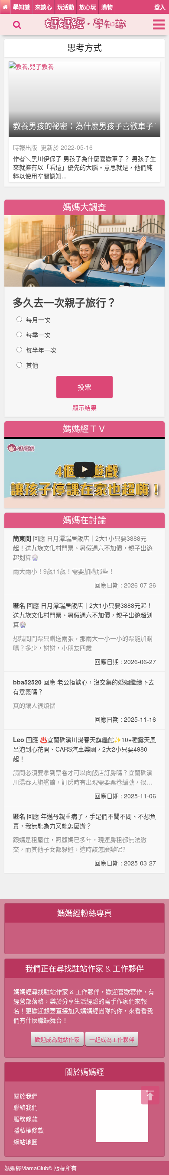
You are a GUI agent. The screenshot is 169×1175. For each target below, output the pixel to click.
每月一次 (38, 319)
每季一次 (38, 334)
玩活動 (65, 7)
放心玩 (87, 7)
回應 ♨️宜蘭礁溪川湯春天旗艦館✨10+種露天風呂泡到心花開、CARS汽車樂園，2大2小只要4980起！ (84, 767)
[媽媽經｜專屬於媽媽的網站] (92, 22)
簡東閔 (22, 538)
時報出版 (25, 147)
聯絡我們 (25, 1107)
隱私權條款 (28, 1130)
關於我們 (25, 1095)
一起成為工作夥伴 (111, 1039)
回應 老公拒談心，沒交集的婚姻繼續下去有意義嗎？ (84, 700)
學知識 (21, 7)
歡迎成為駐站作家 (57, 1039)
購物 (107, 7)
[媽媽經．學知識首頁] (5, 7)
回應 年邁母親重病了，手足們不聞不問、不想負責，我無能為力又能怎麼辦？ (84, 839)
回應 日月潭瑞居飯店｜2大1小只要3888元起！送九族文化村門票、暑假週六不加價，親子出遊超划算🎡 (84, 633)
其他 (32, 365)
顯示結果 (84, 407)
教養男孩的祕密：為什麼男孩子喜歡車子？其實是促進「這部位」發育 (84, 126)
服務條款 (25, 1118)
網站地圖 (25, 1141)
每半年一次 (41, 349)
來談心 (43, 7)
